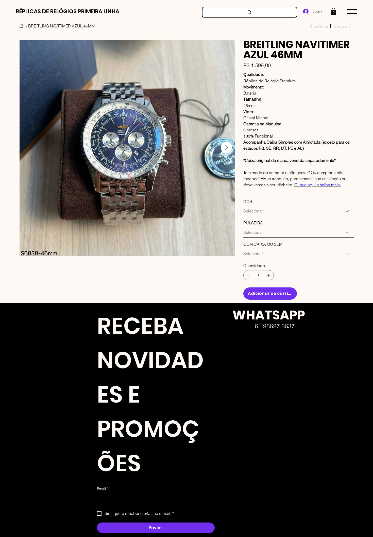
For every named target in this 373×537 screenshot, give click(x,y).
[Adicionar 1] (269, 275)
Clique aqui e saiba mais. (317, 184)
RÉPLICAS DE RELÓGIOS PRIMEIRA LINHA (67, 11)
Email (102, 488)
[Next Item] (226, 147)
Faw (228, 373)
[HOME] (21, 25)
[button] (333, 11)
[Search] (249, 12)
